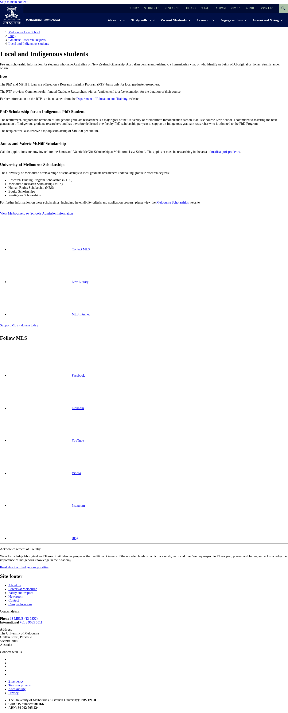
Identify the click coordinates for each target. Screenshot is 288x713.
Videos (76, 473)
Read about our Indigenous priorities (24, 567)
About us (14, 585)
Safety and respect (20, 593)
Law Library (80, 282)
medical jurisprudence (225, 151)
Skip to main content (13, 2)
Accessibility (17, 689)
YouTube (78, 440)
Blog (75, 538)
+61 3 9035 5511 (31, 622)
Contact (13, 600)
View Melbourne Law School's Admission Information (36, 213)
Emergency (16, 681)
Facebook (78, 375)
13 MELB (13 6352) (24, 618)
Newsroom (15, 596)
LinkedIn (78, 408)
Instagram (78, 505)
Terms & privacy (19, 685)
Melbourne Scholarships (172, 202)
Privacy (13, 693)
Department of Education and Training (102, 98)
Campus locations (20, 604)
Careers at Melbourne (22, 589)
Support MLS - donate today (19, 325)
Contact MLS (81, 249)
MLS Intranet (81, 314)
